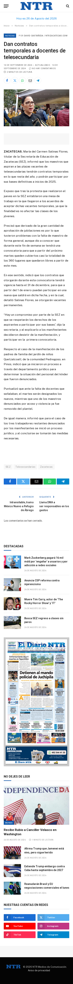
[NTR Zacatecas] (36, 6)
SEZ (8, 466)
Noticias (10, 35)
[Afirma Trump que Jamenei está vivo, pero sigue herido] (12, 852)
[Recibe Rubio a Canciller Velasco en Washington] (36, 805)
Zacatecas (46, 466)
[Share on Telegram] (37, 80)
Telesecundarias (25, 466)
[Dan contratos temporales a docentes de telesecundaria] (36, 125)
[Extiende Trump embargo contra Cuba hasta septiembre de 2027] (12, 870)
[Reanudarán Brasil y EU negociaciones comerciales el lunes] (12, 888)
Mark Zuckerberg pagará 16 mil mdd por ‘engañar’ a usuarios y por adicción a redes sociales (46, 561)
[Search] (67, 6)
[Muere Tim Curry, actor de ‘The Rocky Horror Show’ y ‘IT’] (12, 603)
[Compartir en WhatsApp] (22, 80)
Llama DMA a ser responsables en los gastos (54, 506)
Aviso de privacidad (39, 970)
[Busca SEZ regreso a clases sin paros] (12, 622)
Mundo (9, 823)
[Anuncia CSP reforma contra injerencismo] (12, 584)
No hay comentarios (44, 68)
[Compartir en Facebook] (7, 80)
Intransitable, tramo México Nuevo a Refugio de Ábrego (19, 506)
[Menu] (6, 6)
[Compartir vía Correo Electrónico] (30, 80)
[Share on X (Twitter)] (14, 80)
